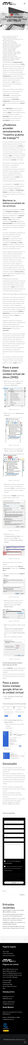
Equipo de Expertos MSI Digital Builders (16, 25)
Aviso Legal (17, 861)
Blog (4, 988)
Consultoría (16, 24)
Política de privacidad (8, 863)
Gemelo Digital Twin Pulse (10, 986)
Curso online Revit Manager (10, 977)
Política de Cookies (8, 953)
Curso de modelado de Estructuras (12, 975)
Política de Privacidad (9, 955)
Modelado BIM (6, 982)
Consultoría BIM (7, 980)
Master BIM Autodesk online (10, 969)
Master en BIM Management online (12, 973)
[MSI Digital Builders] (9, 3)
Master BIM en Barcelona (9, 971)
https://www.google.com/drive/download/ (14, 703)
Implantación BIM (7, 984)
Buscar (4, 891)
